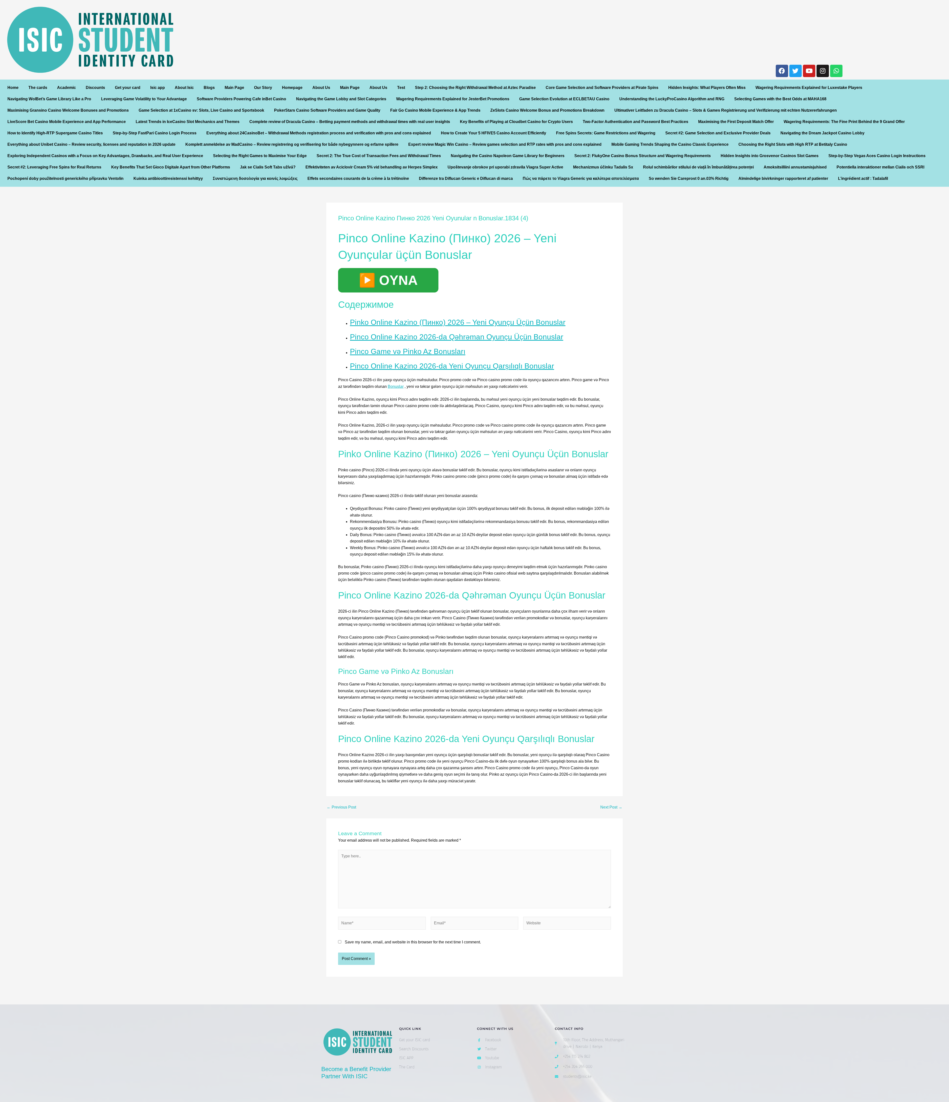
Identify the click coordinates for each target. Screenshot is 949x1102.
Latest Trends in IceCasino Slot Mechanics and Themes (187, 122)
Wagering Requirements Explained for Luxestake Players (808, 87)
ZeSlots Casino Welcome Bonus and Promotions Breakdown (547, 110)
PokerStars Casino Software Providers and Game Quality (327, 110)
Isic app (157, 87)
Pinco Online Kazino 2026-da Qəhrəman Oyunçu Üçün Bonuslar (456, 337)
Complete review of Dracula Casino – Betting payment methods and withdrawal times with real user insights (349, 122)
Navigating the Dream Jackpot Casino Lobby (822, 133)
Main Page (234, 87)
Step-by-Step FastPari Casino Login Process (154, 133)
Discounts (95, 87)
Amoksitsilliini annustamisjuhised (795, 167)
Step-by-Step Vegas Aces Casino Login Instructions (877, 156)
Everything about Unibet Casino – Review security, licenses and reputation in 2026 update (91, 144)
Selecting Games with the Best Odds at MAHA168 (780, 99)
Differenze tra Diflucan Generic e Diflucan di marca (466, 178)
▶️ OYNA (388, 280)
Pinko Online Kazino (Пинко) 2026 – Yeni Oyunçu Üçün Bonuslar (457, 322)
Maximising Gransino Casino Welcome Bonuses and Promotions (68, 110)
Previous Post (341, 807)
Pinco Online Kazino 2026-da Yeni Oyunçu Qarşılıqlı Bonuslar (452, 366)
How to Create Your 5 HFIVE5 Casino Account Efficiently (493, 133)
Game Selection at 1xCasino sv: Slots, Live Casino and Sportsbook (201, 110)
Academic (66, 87)
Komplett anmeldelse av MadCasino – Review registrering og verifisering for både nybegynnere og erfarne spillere (291, 144)
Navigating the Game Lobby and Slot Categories (341, 99)
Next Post (611, 807)
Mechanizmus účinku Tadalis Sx (603, 167)
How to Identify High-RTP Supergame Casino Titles (55, 133)
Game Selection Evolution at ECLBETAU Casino (564, 99)
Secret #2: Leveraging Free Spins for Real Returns (54, 167)
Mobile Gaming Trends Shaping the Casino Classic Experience (670, 144)
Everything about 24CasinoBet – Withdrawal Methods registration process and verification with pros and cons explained (318, 133)
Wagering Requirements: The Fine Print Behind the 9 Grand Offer (844, 122)
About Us (321, 87)
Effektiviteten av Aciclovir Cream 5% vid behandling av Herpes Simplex (371, 167)
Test (401, 87)
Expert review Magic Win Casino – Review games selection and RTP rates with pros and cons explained (505, 144)
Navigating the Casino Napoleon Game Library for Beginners (507, 156)
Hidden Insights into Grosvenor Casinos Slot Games (770, 156)
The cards (37, 87)
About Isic (184, 87)
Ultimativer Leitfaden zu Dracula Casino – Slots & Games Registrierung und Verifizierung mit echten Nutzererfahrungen (725, 110)
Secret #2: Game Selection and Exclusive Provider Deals (718, 133)
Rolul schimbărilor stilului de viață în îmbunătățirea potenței (698, 167)
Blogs (209, 87)
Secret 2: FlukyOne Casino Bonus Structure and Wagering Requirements (642, 156)
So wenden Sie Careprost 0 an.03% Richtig (689, 178)
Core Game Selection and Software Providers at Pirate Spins (602, 87)
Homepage (292, 87)
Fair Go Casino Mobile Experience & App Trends (435, 110)
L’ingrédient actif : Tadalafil (863, 178)
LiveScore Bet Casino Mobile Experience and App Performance (66, 122)
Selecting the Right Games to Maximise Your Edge (260, 156)
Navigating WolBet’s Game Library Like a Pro (49, 99)
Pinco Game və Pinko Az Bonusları (407, 351)
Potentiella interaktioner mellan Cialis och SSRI (880, 167)
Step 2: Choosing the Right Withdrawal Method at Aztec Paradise (475, 87)
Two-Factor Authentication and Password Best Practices (635, 122)
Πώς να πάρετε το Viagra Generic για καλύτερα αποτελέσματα (581, 178)
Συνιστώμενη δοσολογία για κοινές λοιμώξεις (255, 178)
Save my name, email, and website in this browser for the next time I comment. (413, 942)
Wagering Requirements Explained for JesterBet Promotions (452, 99)
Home (13, 87)
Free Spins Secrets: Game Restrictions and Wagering (605, 133)
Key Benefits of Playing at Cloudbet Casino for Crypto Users (516, 122)
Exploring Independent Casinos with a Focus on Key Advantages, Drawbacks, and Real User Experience (105, 156)
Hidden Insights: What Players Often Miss (707, 87)
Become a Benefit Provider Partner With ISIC (356, 1073)
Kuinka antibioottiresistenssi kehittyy (168, 178)
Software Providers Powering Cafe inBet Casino (241, 99)
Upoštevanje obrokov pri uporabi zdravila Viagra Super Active (505, 167)
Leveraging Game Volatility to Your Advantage (144, 99)
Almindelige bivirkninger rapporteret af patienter (783, 178)
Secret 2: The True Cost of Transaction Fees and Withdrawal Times (379, 156)
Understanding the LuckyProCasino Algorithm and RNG (671, 99)
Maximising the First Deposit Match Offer (736, 122)
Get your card (127, 87)
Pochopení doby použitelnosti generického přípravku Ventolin (65, 178)
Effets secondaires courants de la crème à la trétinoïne (358, 178)
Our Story (263, 87)
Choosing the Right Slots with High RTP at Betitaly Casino (792, 144)
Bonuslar (396, 386)
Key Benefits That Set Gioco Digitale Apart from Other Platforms (170, 167)
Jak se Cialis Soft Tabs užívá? (268, 167)
